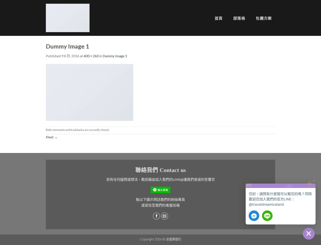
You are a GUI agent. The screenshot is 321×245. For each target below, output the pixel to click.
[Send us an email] (164, 216)
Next (52, 137)
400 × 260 (91, 56)
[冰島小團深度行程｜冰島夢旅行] (68, 18)
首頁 (219, 18)
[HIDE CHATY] (309, 234)
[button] (311, 190)
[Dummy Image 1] (89, 92)
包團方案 (264, 18)
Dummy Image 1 (115, 56)
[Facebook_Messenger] (254, 215)
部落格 (239, 18)
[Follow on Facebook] (156, 216)
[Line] (267, 215)
